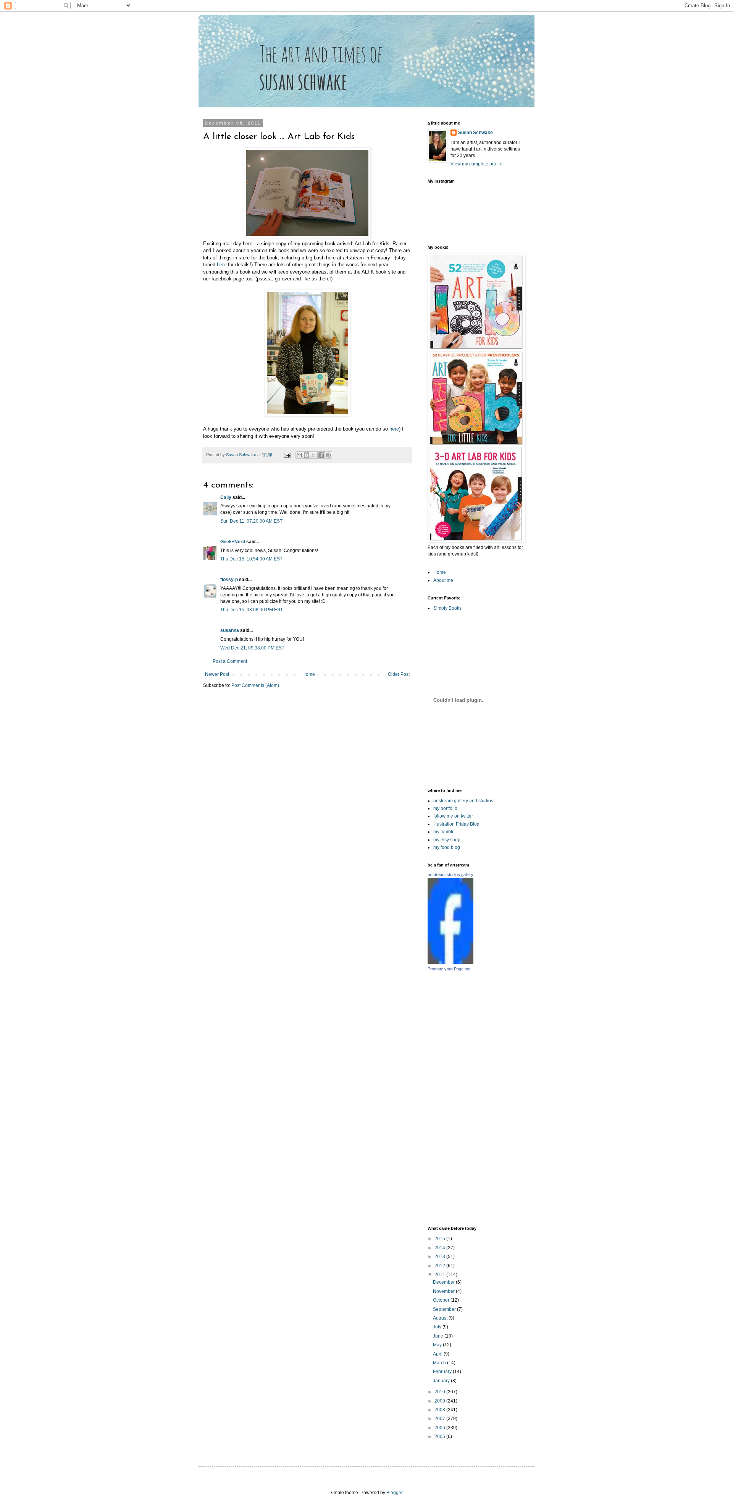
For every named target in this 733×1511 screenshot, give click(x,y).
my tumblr (443, 831)
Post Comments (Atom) (255, 685)
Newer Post (217, 674)
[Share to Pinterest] (328, 455)
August (441, 1318)
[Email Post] (287, 454)
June (438, 1336)
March (440, 1362)
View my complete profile (476, 164)
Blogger (394, 1492)
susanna (229, 630)
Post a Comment (230, 661)
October (441, 1300)
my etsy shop (446, 839)
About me (443, 580)
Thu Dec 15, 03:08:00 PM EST (251, 609)
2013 (440, 1256)
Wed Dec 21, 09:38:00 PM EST (252, 648)
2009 (440, 1401)
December (444, 1282)
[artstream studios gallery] (450, 962)
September (445, 1309)
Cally (225, 497)
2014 (440, 1247)
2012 (440, 1265)
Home (308, 674)
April (438, 1354)
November (444, 1291)
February (443, 1371)
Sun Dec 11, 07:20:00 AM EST (251, 521)
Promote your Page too (449, 969)
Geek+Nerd (232, 541)
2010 (440, 1391)
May (438, 1344)
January (442, 1380)
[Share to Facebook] (321, 455)
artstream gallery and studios (463, 800)
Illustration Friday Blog (456, 824)
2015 (440, 1238)
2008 (440, 1409)
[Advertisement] (511, 1098)
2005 (440, 1436)
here (221, 264)
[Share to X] (314, 455)
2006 (440, 1427)
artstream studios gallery (450, 874)
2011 (440, 1274)
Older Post (399, 674)
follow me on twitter (453, 816)
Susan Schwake (475, 132)
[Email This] (299, 455)
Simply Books (447, 608)
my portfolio (445, 808)
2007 (440, 1418)
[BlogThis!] (306, 455)
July (437, 1327)
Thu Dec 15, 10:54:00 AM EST (251, 559)
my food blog (446, 847)
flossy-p (229, 579)
